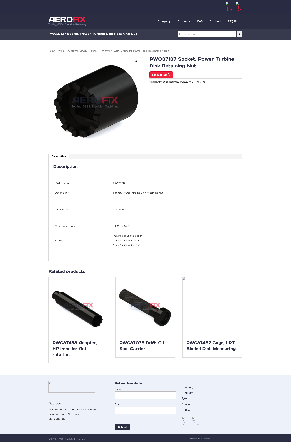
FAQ (200, 21)
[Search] (239, 34)
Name (118, 389)
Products (184, 21)
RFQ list (233, 21)
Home (51, 50)
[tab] (58, 156)
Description (59, 156)
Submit (122, 427)
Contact (215, 21)
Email (118, 404)
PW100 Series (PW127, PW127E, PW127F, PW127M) (83, 50)
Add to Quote (159, 75)
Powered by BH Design (199, 438)
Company (164, 21)
